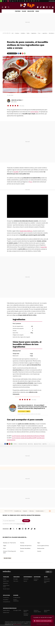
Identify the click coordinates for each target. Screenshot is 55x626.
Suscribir (26, 520)
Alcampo (17, 33)
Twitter (20, 53)
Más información (17, 624)
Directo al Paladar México (37, 611)
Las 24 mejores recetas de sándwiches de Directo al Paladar (28, 436)
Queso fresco (38, 443)
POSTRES (17, 11)
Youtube (44, 7)
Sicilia (45, 443)
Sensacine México (26, 611)
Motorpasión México (47, 611)
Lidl (12, 33)
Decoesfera (5, 599)
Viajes (4, 545)
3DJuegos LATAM (17, 610)
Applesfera (5, 583)
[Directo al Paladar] (27, 5)
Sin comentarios (12, 53)
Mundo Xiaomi (6, 588)
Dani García (51, 33)
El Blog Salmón (16, 597)
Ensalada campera (40, 510)
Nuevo (5, 7)
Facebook (50, 7)
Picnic (30, 182)
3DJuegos (15, 579)
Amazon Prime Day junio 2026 (9, 552)
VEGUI (37, 11)
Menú (2, 7)
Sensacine (26, 579)
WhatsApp (38, 7)
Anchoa (31, 443)
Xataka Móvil (6, 581)
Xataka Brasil (6, 612)
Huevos (39, 551)
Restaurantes (40, 548)
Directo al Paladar (36, 579)
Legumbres (44, 33)
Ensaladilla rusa (17, 510)
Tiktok (41, 7)
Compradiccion (6, 601)
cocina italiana (34, 111)
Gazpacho (25, 510)
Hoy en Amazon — (24, 411)
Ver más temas (7, 558)
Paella (28, 33)
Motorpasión (47, 579)
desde (26, 231)
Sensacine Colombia (26, 614)
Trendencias (6, 597)
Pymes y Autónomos (16, 600)
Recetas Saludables (25, 548)
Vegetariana (33, 33)
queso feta (44, 247)
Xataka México (6, 610)
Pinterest (26, 528)
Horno (21, 551)
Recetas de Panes (23, 443)
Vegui (38, 542)
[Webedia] (7, 571)
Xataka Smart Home (6, 586)
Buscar (8, 7)
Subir (47, 571)
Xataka (4, 579)
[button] (17, 100)
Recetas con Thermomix (9, 542)
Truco (39, 33)
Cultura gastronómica (43, 545)
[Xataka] (1, 1)
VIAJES (24, 11)
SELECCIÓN (30, 11)
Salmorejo (31, 510)
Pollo (4, 548)
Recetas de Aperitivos (25, 545)
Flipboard (22, 53)
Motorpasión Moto (47, 582)
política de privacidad (20, 523)
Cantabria (23, 33)
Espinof (25, 581)
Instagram (47, 7)
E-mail (53, 7)
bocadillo (15, 172)
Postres (22, 542)
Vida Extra (15, 581)
